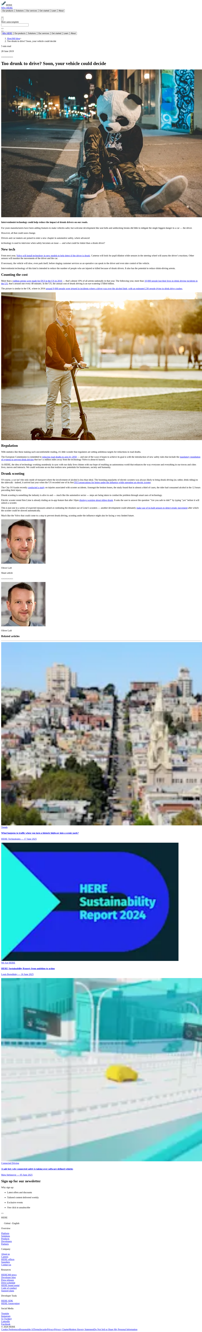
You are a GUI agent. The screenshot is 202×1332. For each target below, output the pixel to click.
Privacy (50, 1329)
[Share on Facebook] (2, 578)
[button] (101, 1223)
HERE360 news (9, 1274)
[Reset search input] (2, 28)
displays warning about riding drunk (96, 500)
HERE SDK (7, 1300)
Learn (53, 11)
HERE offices (7, 1259)
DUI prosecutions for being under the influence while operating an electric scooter (112, 482)
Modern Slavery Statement (81, 1329)
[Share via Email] (9, 578)
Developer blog (8, 1277)
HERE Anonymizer (10, 1303)
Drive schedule (8, 1282)
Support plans (7, 1290)
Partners (5, 1244)
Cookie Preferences (10, 1329)
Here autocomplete (10, 22)
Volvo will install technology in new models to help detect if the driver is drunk (53, 255)
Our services (31, 11)
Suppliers (5, 1262)
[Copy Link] (12, 578)
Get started (44, 11)
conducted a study (36, 487)
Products (5, 1238)
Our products (7, 11)
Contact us (6, 1264)
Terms (36, 1329)
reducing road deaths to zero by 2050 (59, 457)
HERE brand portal (10, 1285)
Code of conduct (9, 1288)
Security (43, 1329)
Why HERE (7, 8)
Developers (6, 1241)
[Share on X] (7, 578)
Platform (5, 1233)
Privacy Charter (61, 1329)
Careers (4, 1256)
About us (5, 1254)
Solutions (20, 11)
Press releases (7, 1280)
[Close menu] (2, 31)
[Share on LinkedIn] (5, 578)
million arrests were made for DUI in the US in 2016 (37, 281)
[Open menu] (2, 19)
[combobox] (101, 26)
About (61, 11)
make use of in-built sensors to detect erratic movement (162, 508)
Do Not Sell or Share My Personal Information (115, 1329)
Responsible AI (26, 1329)
